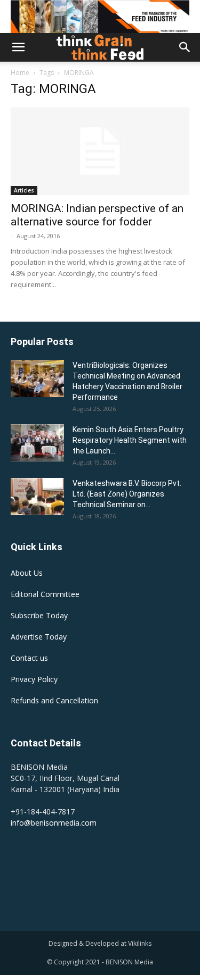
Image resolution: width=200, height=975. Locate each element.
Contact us (29, 658)
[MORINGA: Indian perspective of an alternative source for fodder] (100, 151)
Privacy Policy (34, 679)
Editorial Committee (45, 594)
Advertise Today (39, 637)
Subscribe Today (39, 615)
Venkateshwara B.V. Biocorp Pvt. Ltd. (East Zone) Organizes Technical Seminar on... (127, 494)
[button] (18, 47)
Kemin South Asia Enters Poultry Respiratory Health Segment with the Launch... (130, 440)
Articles (24, 190)
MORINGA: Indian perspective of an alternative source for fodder (97, 215)
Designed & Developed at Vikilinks (100, 943)
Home (20, 72)
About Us (27, 573)
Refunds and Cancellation (54, 700)
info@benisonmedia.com (54, 823)
